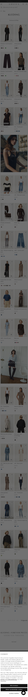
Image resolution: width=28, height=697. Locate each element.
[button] (23, 693)
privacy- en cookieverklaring (9, 679)
